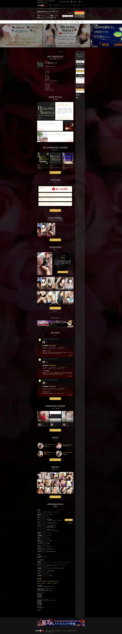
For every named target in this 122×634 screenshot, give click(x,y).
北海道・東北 (45, 0)
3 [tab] (62, 48)
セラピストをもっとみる (55, 308)
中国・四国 (51, 0)
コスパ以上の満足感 (45, 370)
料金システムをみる (55, 172)
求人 (54, 0)
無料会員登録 (74, 1)
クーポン (67, 5)
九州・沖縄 (48, 0)
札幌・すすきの (39, 12)
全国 (38, 0)
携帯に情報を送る (78, 62)
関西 (41, 0)
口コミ (71, 5)
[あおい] (39, 425)
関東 (39, 0)
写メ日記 (78, 5)
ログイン (82, 1)
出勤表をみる (55, 239)
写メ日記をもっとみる (55, 430)
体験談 (74, 5)
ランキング (62, 5)
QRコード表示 (83, 62)
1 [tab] (59, 48)
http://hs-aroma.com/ (50, 548)
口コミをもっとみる (55, 398)
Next (86, 35)
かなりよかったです (45, 391)
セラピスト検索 (56, 5)
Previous (35, 35)
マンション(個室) (45, 12)
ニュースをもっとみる (55, 459)
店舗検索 (50, 5)
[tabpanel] (61, 35)
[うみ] (51, 425)
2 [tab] (61, 48)
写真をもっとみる (55, 496)
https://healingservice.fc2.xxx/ (51, 551)
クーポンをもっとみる (55, 210)
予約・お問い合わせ (79, 12)
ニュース (83, 5)
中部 (42, 0)
